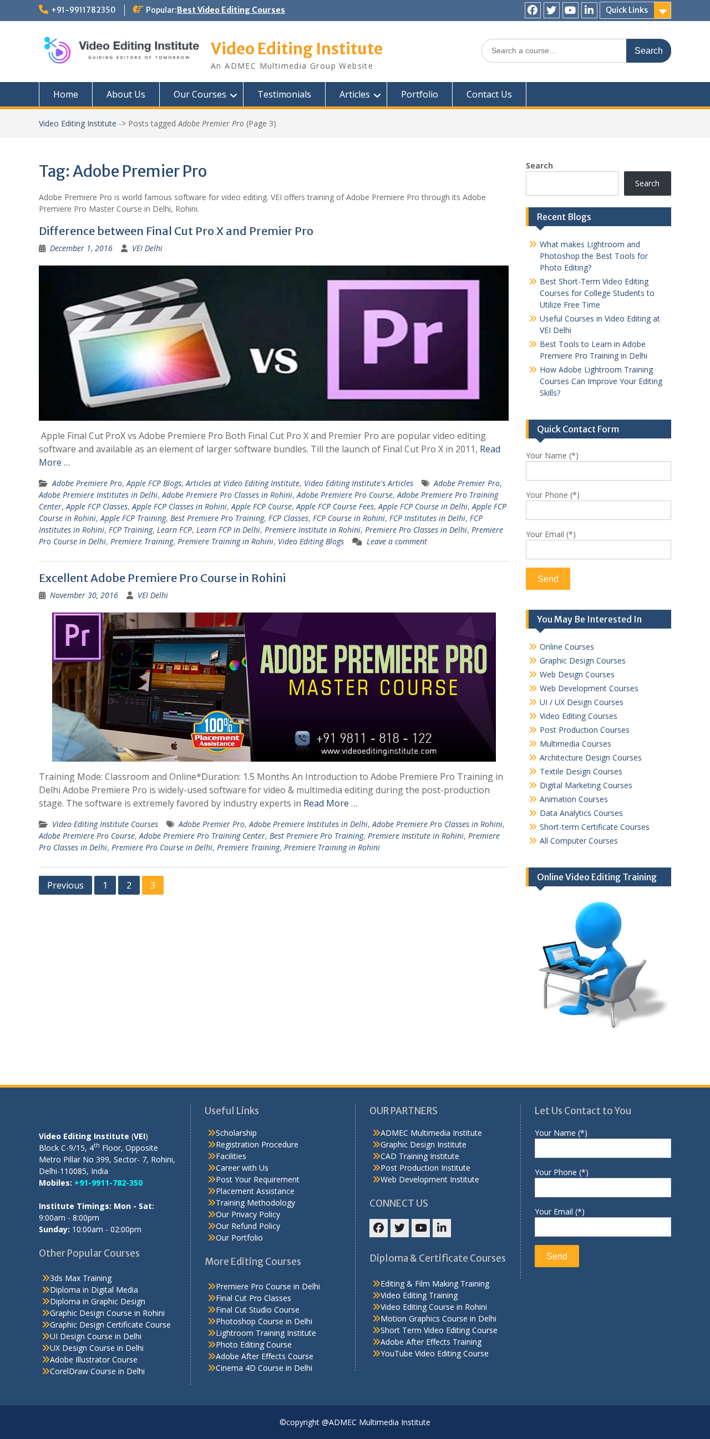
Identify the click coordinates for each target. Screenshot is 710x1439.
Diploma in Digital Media (94, 1289)
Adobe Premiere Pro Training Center (202, 835)
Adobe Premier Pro (467, 483)
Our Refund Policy (248, 1226)
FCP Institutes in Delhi (427, 518)
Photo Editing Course (254, 1344)
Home (65, 94)
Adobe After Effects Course (264, 1356)
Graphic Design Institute (423, 1144)
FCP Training (131, 529)
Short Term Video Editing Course (439, 1330)
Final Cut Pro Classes (253, 1298)
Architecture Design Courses (591, 757)
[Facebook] (533, 10)
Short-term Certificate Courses (595, 826)
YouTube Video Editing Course (435, 1353)
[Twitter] (552, 10)
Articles (354, 94)
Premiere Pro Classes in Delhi (416, 529)
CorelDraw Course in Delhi (97, 1371)
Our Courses (200, 94)
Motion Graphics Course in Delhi (438, 1318)
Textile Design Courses (581, 771)
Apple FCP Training (133, 518)
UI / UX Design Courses (581, 702)
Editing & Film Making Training (435, 1283)
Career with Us (242, 1167)
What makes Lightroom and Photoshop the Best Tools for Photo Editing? (594, 256)
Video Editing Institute (297, 49)
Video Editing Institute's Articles (358, 483)
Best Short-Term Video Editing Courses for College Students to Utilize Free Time (597, 293)
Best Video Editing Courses (231, 10)
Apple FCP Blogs (153, 483)
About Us (125, 94)
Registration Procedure (257, 1144)
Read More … (330, 803)
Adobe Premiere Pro (87, 483)
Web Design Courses (577, 674)
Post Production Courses (585, 729)
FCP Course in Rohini (349, 518)
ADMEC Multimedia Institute (431, 1132)
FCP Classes (288, 518)
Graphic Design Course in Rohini (107, 1313)
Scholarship (236, 1132)
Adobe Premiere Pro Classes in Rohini (227, 494)
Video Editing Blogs (311, 541)
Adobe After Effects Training (431, 1341)
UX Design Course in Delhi (97, 1348)
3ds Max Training (80, 1278)
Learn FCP (174, 529)
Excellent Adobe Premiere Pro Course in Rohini (162, 578)
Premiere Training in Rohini (225, 541)
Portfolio (419, 94)
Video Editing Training (419, 1295)
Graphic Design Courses (583, 660)
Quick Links (627, 10)
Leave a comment (397, 541)
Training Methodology (255, 1202)
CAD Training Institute (420, 1156)
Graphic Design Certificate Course (110, 1324)
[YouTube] (570, 10)
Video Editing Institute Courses (105, 824)
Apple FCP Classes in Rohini (179, 506)
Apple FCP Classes (97, 506)
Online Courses (567, 646)
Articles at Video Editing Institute (243, 483)
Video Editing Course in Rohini (434, 1307)
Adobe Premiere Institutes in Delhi (98, 494)
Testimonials (284, 94)
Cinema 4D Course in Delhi (264, 1368)
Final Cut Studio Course (258, 1309)
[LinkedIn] (589, 10)
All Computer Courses (579, 840)
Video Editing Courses (578, 716)
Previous (65, 885)
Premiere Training (141, 541)
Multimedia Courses (575, 743)
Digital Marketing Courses (586, 785)
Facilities (231, 1156)
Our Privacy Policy (248, 1214)
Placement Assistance (255, 1191)
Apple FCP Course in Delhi (423, 506)
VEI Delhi (147, 248)
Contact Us (489, 94)
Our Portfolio (239, 1237)
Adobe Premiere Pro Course (345, 494)
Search (539, 165)
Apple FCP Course (261, 506)
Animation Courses (574, 799)
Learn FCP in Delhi (228, 529)
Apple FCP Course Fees (335, 506)
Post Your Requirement (258, 1179)
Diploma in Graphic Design (97, 1301)
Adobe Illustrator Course (94, 1359)
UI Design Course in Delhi (95, 1336)
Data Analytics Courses (581, 813)
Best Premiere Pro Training (217, 518)
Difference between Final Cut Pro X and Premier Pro (176, 231)
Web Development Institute (430, 1179)
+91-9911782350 (83, 10)
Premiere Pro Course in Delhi (161, 847)
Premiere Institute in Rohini (313, 529)
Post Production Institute (425, 1167)
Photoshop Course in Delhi (264, 1321)
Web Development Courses (589, 688)
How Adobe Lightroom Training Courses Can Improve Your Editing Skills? (601, 381)
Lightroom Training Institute (266, 1333)
